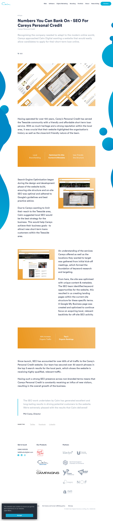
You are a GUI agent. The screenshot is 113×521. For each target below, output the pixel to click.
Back (20, 15)
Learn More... (8, 510)
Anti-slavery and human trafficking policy (53, 506)
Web (45, 3)
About (87, 3)
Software (51, 3)
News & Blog (95, 3)
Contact (105, 3)
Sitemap (70, 506)
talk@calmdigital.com (25, 452)
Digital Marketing (62, 3)
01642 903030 (23, 449)
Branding (73, 3)
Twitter (32, 424)
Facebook (42, 424)
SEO (21, 53)
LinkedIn (52, 424)
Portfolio (80, 3)
